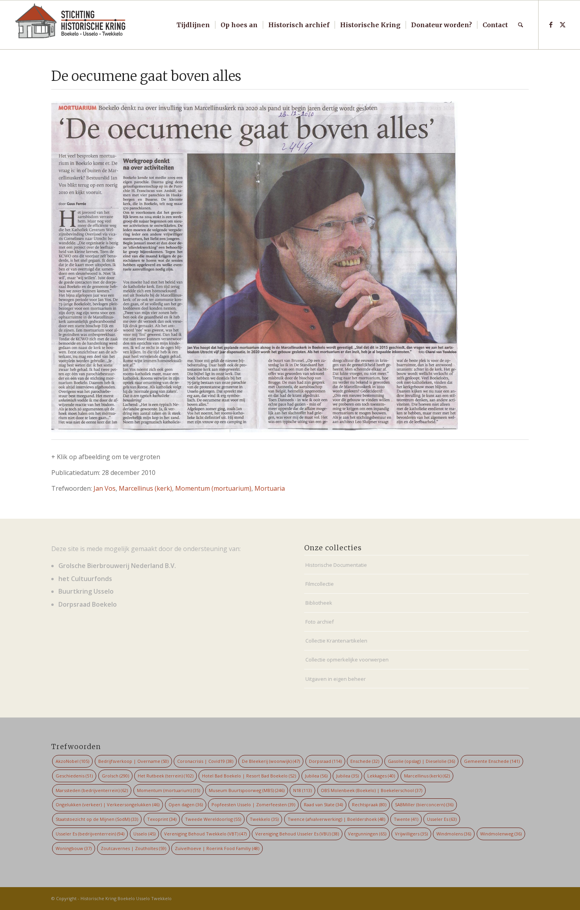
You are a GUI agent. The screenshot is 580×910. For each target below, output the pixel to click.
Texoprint (161, 819)
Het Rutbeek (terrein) (165, 776)
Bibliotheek (318, 602)
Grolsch (115, 776)
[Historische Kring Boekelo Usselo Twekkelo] (70, 24)
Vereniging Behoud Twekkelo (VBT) (205, 834)
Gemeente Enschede (492, 761)
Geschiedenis (74, 776)
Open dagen (185, 804)
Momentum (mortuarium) (213, 488)
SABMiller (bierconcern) (424, 804)
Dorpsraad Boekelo (87, 604)
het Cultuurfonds (85, 578)
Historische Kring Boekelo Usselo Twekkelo (126, 898)
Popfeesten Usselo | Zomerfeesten (253, 804)
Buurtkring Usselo (86, 591)
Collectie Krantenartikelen (336, 640)
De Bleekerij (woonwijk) (271, 761)
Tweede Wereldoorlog (213, 819)
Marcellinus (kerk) (145, 488)
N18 (302, 790)
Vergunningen (367, 834)
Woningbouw (74, 848)
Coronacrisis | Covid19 (205, 761)
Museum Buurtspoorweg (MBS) (246, 790)
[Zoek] (520, 24)
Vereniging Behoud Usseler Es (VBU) (297, 834)
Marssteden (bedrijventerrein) (92, 790)
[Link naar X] (563, 24)
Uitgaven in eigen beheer (335, 678)
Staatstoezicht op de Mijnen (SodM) (97, 819)
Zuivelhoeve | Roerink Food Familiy (217, 848)
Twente (406, 819)
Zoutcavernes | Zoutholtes (133, 848)
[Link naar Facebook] (551, 24)
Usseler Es (442, 819)
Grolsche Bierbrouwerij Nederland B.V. (117, 565)
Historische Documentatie (336, 564)
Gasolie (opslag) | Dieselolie (421, 761)
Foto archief (319, 621)
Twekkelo (264, 819)
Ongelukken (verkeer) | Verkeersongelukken (107, 804)
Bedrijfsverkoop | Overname (133, 761)
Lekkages (381, 776)
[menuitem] (193, 24)
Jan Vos (105, 488)
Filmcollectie (319, 583)
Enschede (364, 761)
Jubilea (316, 776)
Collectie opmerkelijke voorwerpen (347, 659)
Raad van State (323, 804)
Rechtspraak (369, 804)
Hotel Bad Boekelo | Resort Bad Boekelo (249, 776)
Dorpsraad (325, 761)
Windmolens (453, 834)
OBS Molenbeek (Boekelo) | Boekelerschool (371, 790)
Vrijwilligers (411, 834)
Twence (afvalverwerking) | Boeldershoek (336, 819)
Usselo (144, 834)
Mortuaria (269, 488)
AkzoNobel (72, 761)
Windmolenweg (501, 834)
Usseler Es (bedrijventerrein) (90, 834)
